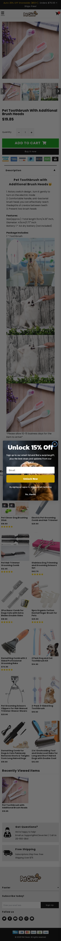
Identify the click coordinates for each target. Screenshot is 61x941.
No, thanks (30, 494)
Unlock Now (30, 478)
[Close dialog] (54, 444)
